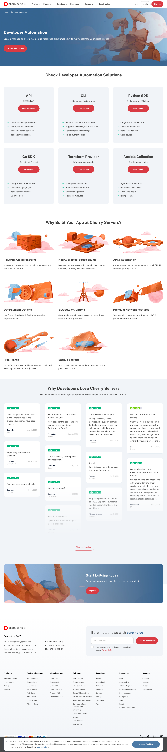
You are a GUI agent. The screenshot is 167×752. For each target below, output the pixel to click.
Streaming (77, 710)
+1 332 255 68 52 (56, 642)
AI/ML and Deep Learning (82, 700)
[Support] (136, 4)
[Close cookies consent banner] (6, 741)
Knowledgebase (125, 693)
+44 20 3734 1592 (57, 645)
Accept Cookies (146, 744)
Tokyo (98, 704)
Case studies (124, 682)
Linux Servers (32, 700)
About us (145, 682)
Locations (100, 673)
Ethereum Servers (79, 686)
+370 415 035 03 (56, 649)
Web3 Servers (32, 689)
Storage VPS (54, 682)
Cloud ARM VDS (56, 689)
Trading (76, 717)
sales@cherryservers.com (20, 642)
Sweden (99, 693)
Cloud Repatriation (80, 713)
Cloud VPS (54, 678)
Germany (99, 689)
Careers (145, 686)
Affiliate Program (125, 686)
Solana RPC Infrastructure (82, 697)
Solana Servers (78, 682)
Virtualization (78, 721)
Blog (121, 678)
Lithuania (99, 686)
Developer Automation (127, 689)
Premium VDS (55, 693)
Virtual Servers (9, 682)
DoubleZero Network (127, 707)
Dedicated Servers (10, 678)
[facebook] (147, 736)
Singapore (100, 700)
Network (7, 689)
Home (6, 12)
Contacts (145, 678)
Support (122, 700)
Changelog (123, 697)
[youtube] (161, 736)
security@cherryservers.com (24, 653)
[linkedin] (154, 736)
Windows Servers (33, 704)
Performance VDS (56, 697)
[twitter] (140, 736)
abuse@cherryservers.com (21, 649)
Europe (98, 678)
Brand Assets (147, 689)
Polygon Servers (79, 689)
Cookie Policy (42, 747)
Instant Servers (32, 678)
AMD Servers (31, 693)
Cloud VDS (54, 686)
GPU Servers (31, 686)
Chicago (99, 697)
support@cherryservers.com (24, 645)
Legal (121, 704)
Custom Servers (32, 682)
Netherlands (100, 682)
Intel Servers (31, 697)
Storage (7, 686)
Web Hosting (77, 724)
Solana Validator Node (81, 693)
